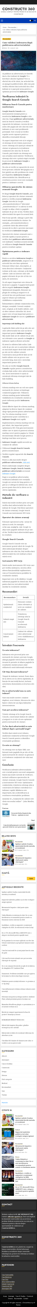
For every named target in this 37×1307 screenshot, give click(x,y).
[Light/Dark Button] (31, 20)
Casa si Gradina (7, 1064)
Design (4, 1072)
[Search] (35, 20)
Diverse (4, 1075)
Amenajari (5, 1060)
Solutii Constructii (8, 1284)
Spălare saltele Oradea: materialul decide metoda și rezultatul (25, 846)
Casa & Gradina (20, 1296)
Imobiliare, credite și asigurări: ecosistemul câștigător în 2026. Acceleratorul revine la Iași (24, 1177)
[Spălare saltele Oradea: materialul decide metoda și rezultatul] (8, 846)
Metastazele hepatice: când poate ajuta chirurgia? (23, 860)
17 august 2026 (21, 850)
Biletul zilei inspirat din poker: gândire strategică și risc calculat (15, 1026)
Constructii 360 (18, 9)
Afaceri (4, 1056)
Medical (4, 1083)
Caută (5, 872)
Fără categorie (7, 1079)
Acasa (5, 1296)
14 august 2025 (13, 48)
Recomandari (6, 39)
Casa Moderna (7, 1277)
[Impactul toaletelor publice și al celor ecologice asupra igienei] (8, 1134)
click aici (26, 462)
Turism (4, 1095)
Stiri (3, 1091)
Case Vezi (5, 1279)
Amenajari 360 (7, 1289)
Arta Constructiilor (8, 1282)
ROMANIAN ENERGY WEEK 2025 (13, 1020)
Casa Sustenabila (7, 1275)
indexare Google (8, 473)
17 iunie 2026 (20, 1195)
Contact (25, 1299)
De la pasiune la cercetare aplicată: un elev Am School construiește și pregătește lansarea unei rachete (18, 943)
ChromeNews (27, 1303)
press (5, 48)
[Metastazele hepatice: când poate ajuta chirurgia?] (8, 860)
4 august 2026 (21, 1138)
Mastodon (5, 1103)
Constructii (5, 1068)
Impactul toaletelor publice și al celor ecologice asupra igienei (24, 1134)
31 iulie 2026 (20, 864)
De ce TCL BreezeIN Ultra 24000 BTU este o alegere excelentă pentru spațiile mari (24, 1190)
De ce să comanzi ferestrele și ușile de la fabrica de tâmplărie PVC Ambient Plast (18, 967)
